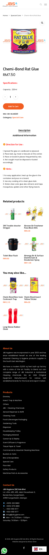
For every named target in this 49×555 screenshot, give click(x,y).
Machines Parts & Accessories (15, 473)
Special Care (16, 15)
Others (6, 404)
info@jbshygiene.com (15, 514)
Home (5, 15)
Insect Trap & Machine (12, 400)
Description (24, 130)
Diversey (6, 396)
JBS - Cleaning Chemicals (13, 408)
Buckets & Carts (9, 454)
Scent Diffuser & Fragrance (14, 442)
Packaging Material (11, 435)
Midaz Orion (32, 542)
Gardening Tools (10, 423)
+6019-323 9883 (12, 503)
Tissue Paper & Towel (12, 446)
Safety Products (9, 469)
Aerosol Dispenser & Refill (13, 412)
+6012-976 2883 (13, 506)
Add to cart (13, 106)
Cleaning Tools (9, 416)
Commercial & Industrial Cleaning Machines (21, 450)
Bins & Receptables (11, 458)
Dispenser (7, 427)
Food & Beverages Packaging (15, 419)
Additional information (24, 135)
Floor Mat (7, 465)
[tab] (24, 130)
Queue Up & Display (11, 438)
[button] (45, 4)
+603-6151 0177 (12, 509)
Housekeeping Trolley (12, 431)
